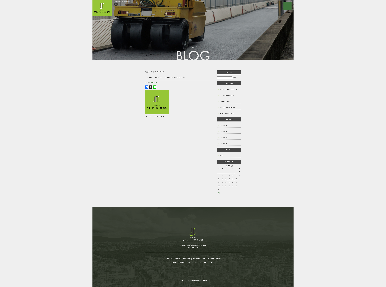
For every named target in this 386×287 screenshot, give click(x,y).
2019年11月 (224, 137)
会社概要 (177, 259)
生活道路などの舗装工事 (215, 259)
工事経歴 (174, 262)
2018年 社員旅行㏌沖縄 (227, 107)
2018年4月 (223, 144)
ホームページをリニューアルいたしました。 (167, 77)
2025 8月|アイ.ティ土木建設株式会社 (122, 1)
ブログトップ (229, 72)
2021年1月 (223, 131)
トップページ (168, 259)
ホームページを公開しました (228, 113)
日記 (221, 156)
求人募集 (182, 262)
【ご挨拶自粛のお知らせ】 (228, 95)
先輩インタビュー (192, 262)
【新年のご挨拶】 (225, 101)
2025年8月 (223, 125)
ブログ (212, 262)
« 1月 (218, 193)
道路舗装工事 (186, 259)
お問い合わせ (204, 262)
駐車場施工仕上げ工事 (199, 259)
